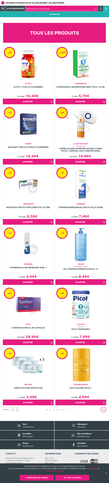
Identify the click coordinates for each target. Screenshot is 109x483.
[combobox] (60, 8)
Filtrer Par (54, 14)
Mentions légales (51, 461)
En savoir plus (92, 468)
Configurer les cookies (37, 478)
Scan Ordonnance (15, 9)
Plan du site (49, 463)
